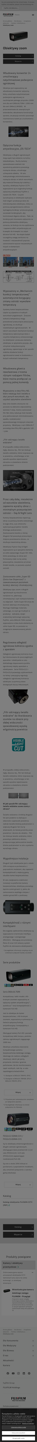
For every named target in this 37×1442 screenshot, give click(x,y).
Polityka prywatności (28, 1423)
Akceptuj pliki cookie (19, 1438)
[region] (18, 1425)
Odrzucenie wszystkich (18, 1433)
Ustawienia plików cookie (18, 1427)
